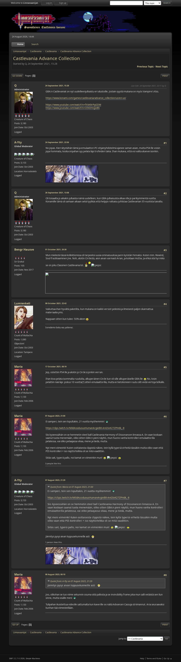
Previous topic (145, 66)
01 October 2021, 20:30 (55, 249)
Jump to (122, 638)
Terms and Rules (154, 658)
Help (142, 658)
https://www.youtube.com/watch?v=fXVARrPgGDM (73, 104)
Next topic (162, 66)
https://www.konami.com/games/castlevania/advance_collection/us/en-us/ (86, 98)
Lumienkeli (22, 303)
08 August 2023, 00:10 (55, 574)
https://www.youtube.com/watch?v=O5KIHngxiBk (73, 107)
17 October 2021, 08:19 (55, 366)
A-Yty (18, 142)
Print (165, 76)
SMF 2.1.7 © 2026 (17, 658)
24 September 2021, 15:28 (57, 85)
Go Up (15, 624)
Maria (18, 367)
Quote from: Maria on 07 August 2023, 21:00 (71, 486)
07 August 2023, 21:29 (55, 480)
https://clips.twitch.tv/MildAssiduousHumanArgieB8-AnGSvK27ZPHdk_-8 (85, 428)
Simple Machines (33, 658)
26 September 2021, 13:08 (57, 192)
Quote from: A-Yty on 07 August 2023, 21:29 (71, 581)
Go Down (17, 76)
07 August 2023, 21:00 (55, 415)
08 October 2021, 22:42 (55, 303)
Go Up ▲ (168, 658)
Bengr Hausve (24, 249)
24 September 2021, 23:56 (57, 142)
